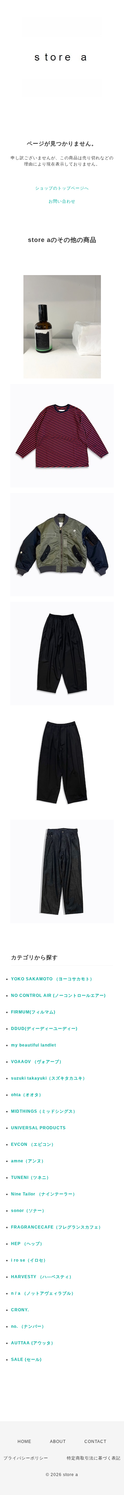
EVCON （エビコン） (33, 1144)
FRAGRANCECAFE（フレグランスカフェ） (57, 1227)
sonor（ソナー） (28, 1210)
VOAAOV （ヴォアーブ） (37, 1061)
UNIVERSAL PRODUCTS (38, 1127)
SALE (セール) (26, 1359)
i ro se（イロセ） (29, 1260)
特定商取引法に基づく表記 (94, 1458)
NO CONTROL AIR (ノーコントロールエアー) (58, 995)
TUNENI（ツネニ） (31, 1177)
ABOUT (58, 1441)
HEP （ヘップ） (27, 1243)
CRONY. (20, 1309)
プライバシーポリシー (25, 1458)
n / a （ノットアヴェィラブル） (43, 1293)
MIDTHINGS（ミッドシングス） (44, 1111)
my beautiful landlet (33, 1045)
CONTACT (95, 1441)
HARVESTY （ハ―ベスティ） (42, 1276)
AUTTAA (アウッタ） (33, 1343)
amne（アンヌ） (28, 1161)
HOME (24, 1441)
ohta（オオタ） (27, 1094)
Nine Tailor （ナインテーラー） (44, 1194)
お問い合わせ (62, 201)
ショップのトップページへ (62, 188)
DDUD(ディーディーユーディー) (44, 1028)
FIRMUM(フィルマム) (33, 1012)
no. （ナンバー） (28, 1326)
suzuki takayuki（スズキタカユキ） (49, 1078)
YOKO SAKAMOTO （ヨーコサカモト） (52, 979)
